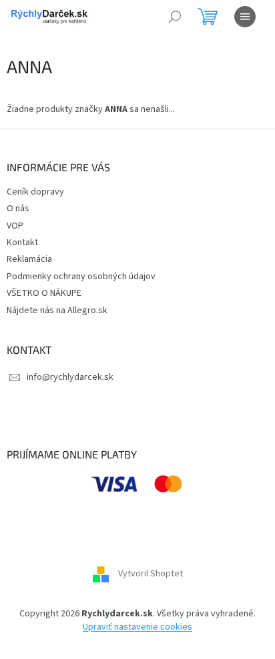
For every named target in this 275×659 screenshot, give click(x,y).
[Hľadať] (175, 16)
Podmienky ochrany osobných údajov (81, 276)
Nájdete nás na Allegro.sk (57, 310)
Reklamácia (29, 259)
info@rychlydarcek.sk (70, 377)
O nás (18, 208)
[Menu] (245, 16)
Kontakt (22, 242)
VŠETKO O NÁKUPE (44, 293)
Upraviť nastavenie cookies (137, 627)
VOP (15, 226)
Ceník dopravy (35, 192)
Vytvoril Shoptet (150, 574)
